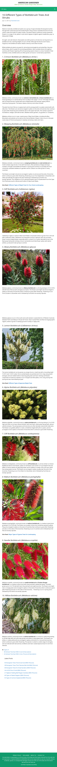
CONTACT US (41, 755)
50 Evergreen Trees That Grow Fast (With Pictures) (19, 663)
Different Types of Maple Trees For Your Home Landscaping (26, 185)
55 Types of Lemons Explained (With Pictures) (17, 678)
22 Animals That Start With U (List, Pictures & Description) (20, 654)
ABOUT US (33, 755)
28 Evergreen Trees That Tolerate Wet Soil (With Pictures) (21, 665)
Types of (6, 650)
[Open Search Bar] (55, 9)
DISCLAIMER (26, 755)
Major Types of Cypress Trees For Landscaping (22, 534)
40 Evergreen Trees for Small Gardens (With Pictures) (20, 668)
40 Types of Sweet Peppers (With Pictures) (16, 675)
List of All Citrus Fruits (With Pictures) (15, 670)
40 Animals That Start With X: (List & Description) (17, 652)
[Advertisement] (28, 306)
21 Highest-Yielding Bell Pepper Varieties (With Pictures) (20, 673)
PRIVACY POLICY (17, 755)
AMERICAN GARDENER (28, 2)
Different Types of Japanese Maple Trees (20, 383)
